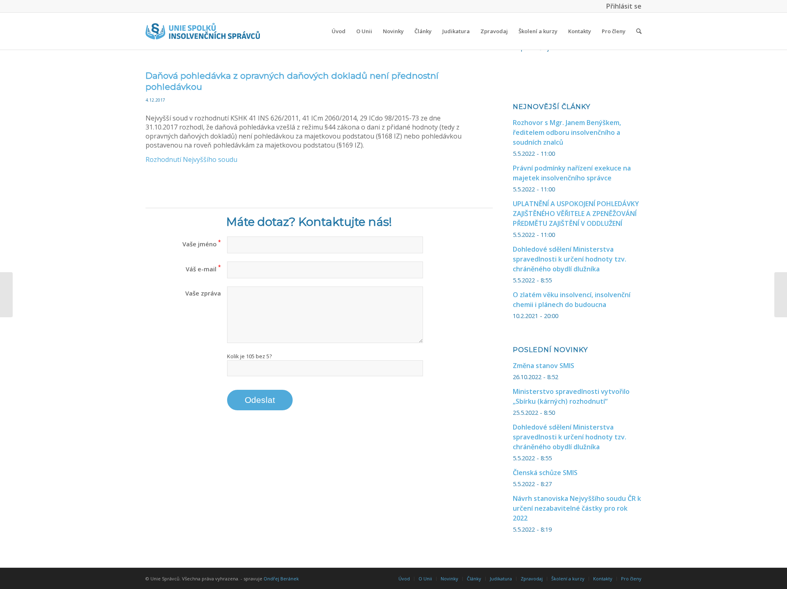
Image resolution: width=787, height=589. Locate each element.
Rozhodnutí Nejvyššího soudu (191, 159)
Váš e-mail (203, 269)
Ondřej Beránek (281, 578)
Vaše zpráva (203, 293)
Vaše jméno (201, 244)
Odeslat (260, 400)
